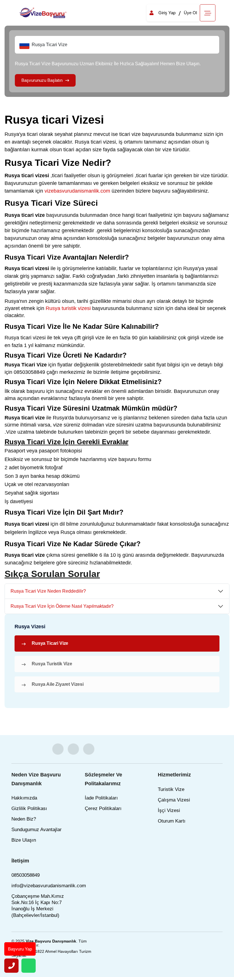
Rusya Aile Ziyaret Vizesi (58, 684)
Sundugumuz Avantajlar (36, 829)
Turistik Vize (171, 789)
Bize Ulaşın (23, 840)
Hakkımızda (24, 798)
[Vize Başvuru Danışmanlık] (43, 12)
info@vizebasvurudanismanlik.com (48, 885)
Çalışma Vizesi (174, 800)
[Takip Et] (58, 749)
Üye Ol (190, 12)
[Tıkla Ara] (11, 965)
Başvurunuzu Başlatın (41, 80)
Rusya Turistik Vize (52, 663)
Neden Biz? (23, 819)
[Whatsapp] (28, 965)
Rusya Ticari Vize (50, 643)
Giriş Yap (166, 12)
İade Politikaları (101, 798)
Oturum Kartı (171, 821)
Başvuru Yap (20, 949)
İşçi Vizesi (169, 810)
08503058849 (25, 875)
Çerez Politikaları (103, 808)
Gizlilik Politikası (29, 808)
